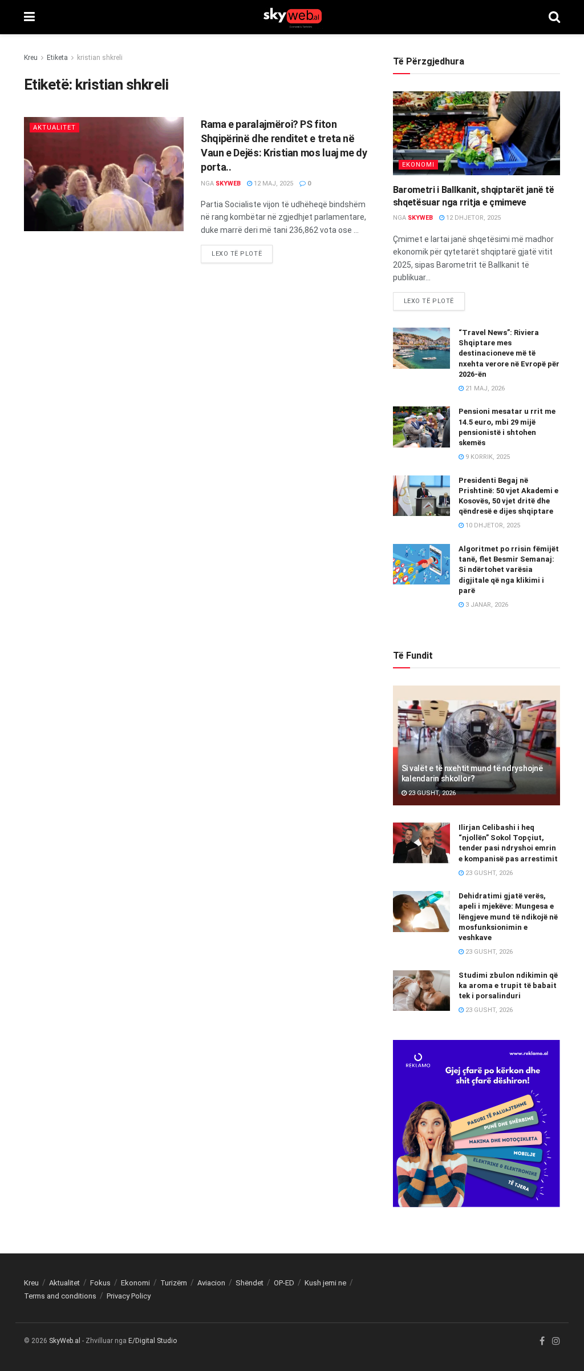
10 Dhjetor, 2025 (492, 525)
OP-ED (284, 1283)
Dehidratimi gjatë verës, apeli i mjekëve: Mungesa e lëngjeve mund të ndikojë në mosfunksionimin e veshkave (508, 917)
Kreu (31, 58)
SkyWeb (228, 183)
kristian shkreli (100, 58)
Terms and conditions (60, 1296)
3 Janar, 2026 (486, 604)
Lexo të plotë (237, 253)
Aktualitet (54, 127)
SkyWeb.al (64, 1341)
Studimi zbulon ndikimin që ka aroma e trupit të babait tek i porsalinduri (508, 985)
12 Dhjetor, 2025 (472, 217)
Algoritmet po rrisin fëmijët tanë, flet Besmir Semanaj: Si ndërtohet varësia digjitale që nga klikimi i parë (509, 570)
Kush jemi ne (325, 1283)
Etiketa (57, 58)
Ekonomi (418, 164)
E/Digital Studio (152, 1341)
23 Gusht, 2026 (431, 793)
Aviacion (211, 1283)
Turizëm (173, 1283)
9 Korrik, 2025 (487, 457)
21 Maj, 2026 (484, 388)
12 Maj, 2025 (272, 183)
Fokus (100, 1283)
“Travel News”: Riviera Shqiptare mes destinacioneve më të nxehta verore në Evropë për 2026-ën (509, 353)
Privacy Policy (129, 1296)
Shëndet (249, 1283)
